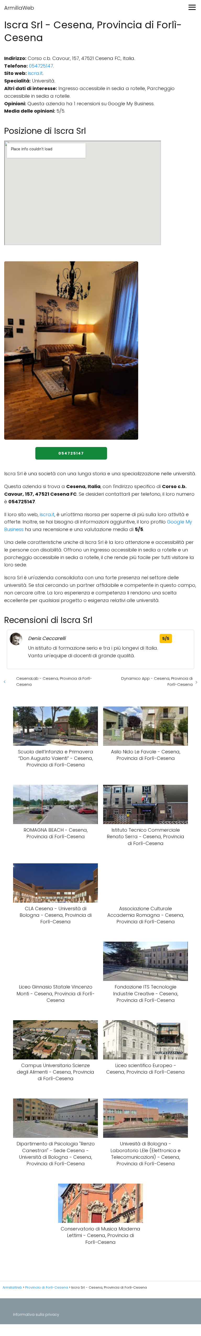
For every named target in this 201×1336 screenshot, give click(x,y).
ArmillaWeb (19, 8)
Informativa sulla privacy (36, 1314)
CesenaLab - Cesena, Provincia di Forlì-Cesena (54, 681)
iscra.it (35, 73)
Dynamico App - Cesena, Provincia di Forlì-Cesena (157, 681)
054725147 (41, 66)
